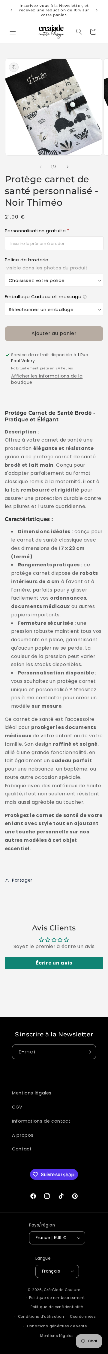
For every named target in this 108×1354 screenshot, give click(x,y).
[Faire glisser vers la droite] (67, 166)
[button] (13, 32)
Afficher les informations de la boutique (47, 379)
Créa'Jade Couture (62, 1290)
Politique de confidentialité (57, 1307)
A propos (23, 1135)
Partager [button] (22, 880)
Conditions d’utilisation (41, 1316)
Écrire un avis (54, 962)
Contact (22, 1149)
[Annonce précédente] (11, 10)
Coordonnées (83, 1316)
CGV (17, 1107)
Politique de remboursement (57, 1297)
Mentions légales (32, 1093)
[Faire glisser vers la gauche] (40, 166)
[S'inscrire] (89, 1051)
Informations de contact (41, 1121)
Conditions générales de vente (57, 1326)
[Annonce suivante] (96, 10)
